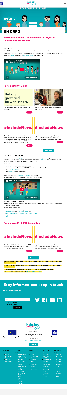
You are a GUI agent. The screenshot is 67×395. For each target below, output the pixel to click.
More (29, 112)
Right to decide (22, 354)
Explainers (33, 359)
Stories (32, 361)
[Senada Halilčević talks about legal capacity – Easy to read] (48, 98)
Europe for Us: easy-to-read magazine (47, 364)
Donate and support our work (59, 374)
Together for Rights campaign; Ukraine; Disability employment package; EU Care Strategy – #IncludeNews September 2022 (47, 137)
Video (32, 358)
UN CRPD (20, 383)
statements (12, 171)
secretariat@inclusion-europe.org (33, 340)
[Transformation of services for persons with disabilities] (18, 102)
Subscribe (17, 307)
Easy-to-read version (23, 211)
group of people (23, 158)
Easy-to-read (8, 358)
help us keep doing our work (33, 271)
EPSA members (47, 359)
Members (58, 358)
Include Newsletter (12, 302)
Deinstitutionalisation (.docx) (13, 210)
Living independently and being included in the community (21, 213)
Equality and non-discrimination (14, 215)
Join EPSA (45, 361)
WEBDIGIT (62, 392)
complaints (14, 173)
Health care (21, 371)
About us (58, 354)
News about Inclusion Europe (59, 366)
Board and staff (60, 356)
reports (12, 166)
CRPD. (12, 55)
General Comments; (15, 169)
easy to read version (28, 55)
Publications (8, 361)
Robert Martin (42, 159)
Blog (32, 352)
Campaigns (8, 359)
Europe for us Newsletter (14, 304)
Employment (9, 211)
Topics (7, 352)
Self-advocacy (8, 356)
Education (9, 216)
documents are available (23, 175)
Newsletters (34, 369)
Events (7, 354)
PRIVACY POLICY (6, 392)
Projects (7, 363)
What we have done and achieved (59, 361)
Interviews (33, 363)
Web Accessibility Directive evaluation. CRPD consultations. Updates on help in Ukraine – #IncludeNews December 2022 (17, 246)
